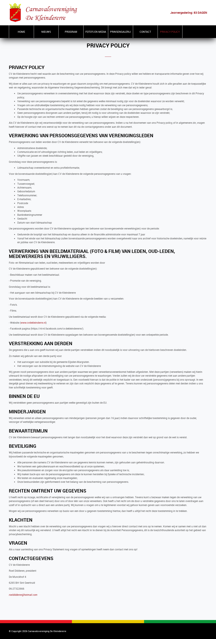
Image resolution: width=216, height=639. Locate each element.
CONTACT (145, 31)
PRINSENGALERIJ (120, 31)
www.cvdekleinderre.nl (33, 322)
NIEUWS (46, 31)
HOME (21, 31)
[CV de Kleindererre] (43, 12)
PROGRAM (71, 31)
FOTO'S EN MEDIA (95, 31)
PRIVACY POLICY (170, 31)
